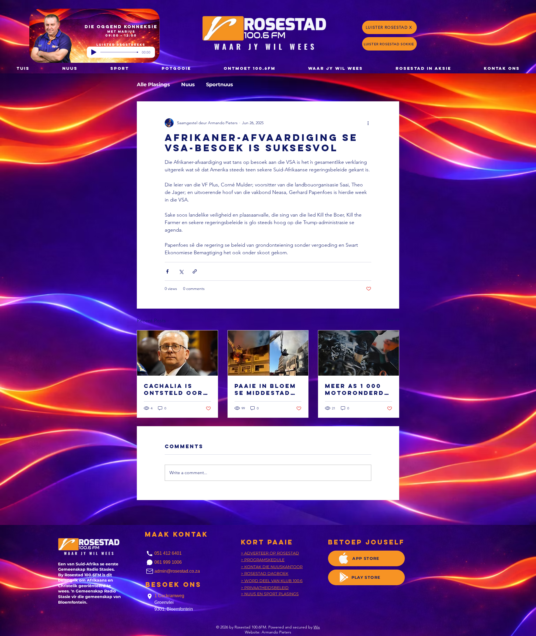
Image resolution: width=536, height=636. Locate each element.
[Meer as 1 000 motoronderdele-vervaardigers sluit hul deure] (358, 353)
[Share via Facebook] (167, 271)
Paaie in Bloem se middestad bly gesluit (265, 389)
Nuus (188, 84)
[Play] (93, 52)
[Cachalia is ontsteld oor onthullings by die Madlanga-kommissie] (177, 353)
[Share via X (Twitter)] (181, 271)
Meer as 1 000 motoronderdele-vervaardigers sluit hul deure (357, 389)
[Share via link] (194, 271)
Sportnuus (219, 84)
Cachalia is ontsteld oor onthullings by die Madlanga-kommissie (177, 389)
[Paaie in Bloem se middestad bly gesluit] (268, 353)
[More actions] (368, 122)
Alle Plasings (153, 84)
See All (393, 319)
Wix (317, 627)
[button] (176, 68)
